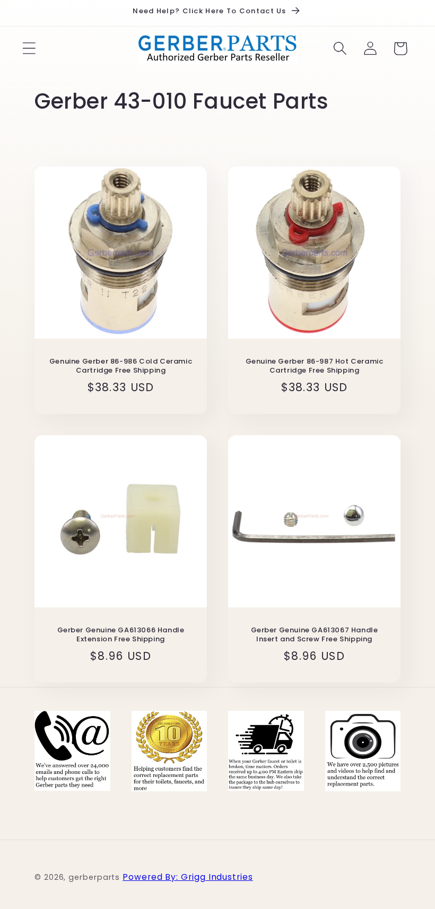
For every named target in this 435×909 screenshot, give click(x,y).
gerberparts (94, 877)
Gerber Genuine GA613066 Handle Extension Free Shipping (121, 635)
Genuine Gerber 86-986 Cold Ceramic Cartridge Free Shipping (120, 366)
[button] (29, 48)
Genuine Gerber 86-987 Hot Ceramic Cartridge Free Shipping (315, 366)
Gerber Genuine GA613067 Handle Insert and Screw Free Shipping (314, 635)
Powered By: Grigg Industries (188, 876)
